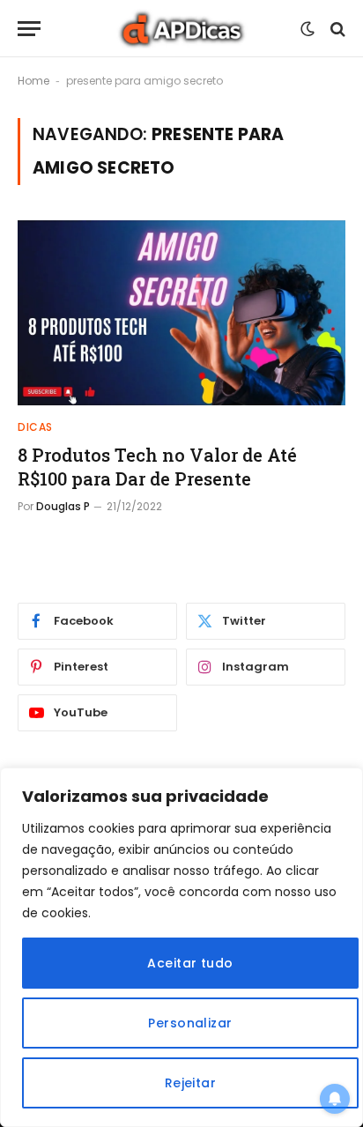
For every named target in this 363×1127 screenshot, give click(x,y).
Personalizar (190, 1023)
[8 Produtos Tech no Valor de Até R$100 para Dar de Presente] (181, 312)
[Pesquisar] (336, 28)
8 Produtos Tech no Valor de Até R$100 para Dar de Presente (157, 466)
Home (33, 80)
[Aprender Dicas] (181, 28)
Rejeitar (190, 1083)
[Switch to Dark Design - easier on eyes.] (307, 29)
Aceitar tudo (190, 963)
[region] (181, 947)
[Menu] (29, 28)
